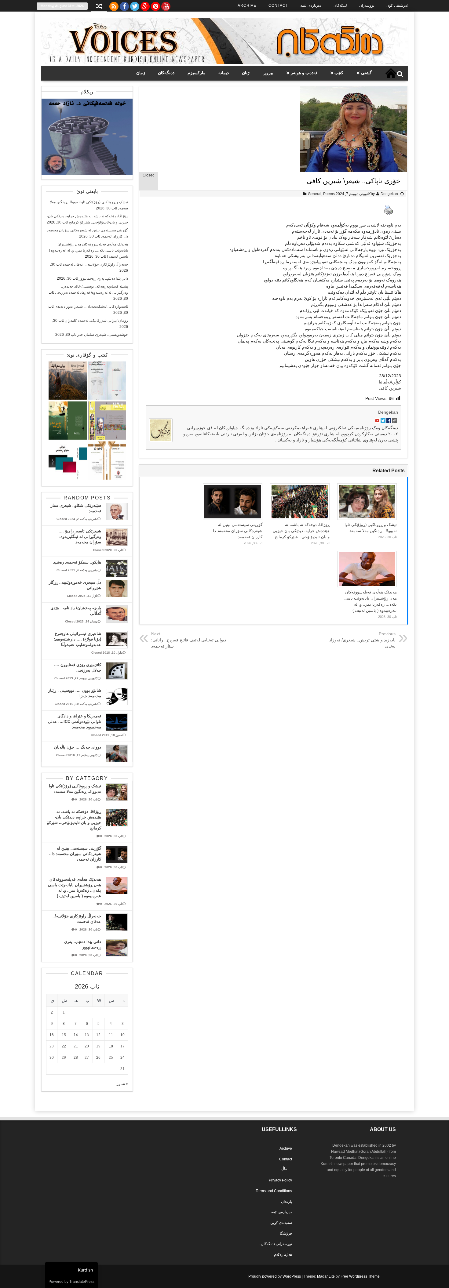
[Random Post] (99, 7)
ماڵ (284, 1168)
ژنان (246, 72)
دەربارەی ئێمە (310, 5)
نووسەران (366, 5)
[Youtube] (166, 5)
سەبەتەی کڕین (281, 1223)
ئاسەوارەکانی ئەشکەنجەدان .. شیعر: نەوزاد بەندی (91, 306)
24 (122, 1057)
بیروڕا (267, 72)
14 (76, 1035)
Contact (278, 5)
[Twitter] (135, 5)
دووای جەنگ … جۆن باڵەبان (77, 747)
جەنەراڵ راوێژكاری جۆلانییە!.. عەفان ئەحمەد (95, 264)
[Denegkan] (224, 62)
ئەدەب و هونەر (304, 72)
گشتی (366, 72)
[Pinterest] (155, 5)
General (314, 194)
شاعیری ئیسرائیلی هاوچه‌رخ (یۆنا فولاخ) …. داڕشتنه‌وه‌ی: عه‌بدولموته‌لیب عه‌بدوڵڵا (77, 639)
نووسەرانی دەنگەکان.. (275, 1244)
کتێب (338, 72)
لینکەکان (340, 5)
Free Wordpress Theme (360, 1276)
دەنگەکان (166, 72)
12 (98, 1035)
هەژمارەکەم (283, 1254)
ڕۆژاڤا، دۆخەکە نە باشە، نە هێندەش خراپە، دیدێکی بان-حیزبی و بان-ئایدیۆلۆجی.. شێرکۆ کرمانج (301, 530)
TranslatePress (81, 1281)
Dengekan (389, 194)
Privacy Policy (280, 1180)
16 (51, 1035)
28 (76, 1057)
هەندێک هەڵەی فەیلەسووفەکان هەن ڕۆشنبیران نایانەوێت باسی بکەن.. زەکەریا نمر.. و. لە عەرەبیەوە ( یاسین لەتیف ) (88, 250)
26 (98, 1057)
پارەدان (286, 1201)
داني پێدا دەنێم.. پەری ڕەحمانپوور (103, 278)
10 (122, 1035)
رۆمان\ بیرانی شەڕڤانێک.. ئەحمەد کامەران (96, 320)
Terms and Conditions (274, 1191)
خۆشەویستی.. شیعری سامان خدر (102, 334)
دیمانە (223, 72)
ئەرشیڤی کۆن (397, 5)
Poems (329, 194)
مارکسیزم (197, 72)
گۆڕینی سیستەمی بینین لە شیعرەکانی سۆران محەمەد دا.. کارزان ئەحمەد (236, 530)
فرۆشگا (286, 1233)
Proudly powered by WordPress (274, 1276)
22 (64, 1046)
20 (87, 1046)
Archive (247, 5)
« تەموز (122, 1084)
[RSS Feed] (114, 5)
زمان (140, 72)
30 (51, 1057)
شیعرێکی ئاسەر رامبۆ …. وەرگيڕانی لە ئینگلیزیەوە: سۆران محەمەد (80, 536)
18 (111, 1046)
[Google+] (145, 5)
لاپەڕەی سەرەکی (391, 73)
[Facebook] (124, 5)
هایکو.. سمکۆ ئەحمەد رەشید (77, 562)
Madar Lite (326, 1276)
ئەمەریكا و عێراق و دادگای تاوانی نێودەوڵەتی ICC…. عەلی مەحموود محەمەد (74, 721)
